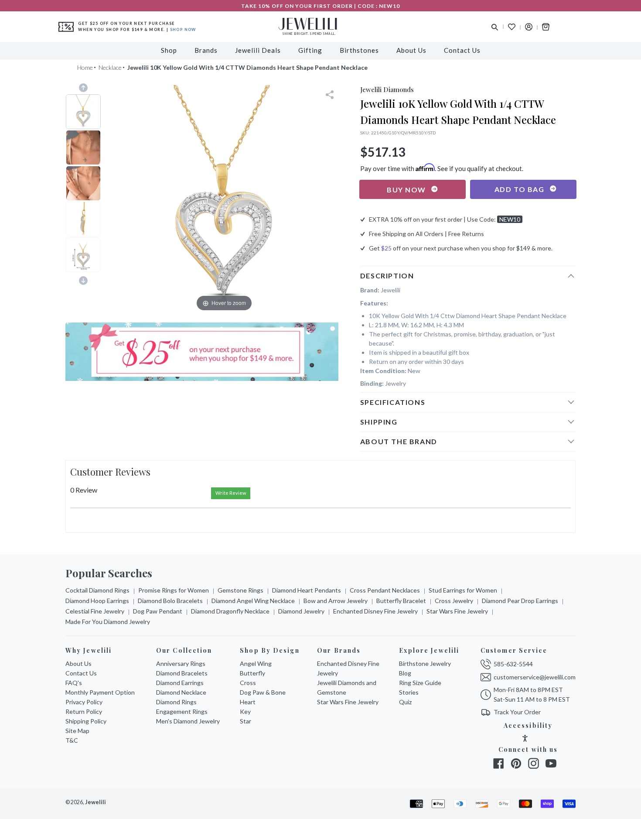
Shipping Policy (85, 721)
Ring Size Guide (420, 682)
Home (85, 67)
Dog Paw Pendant (157, 611)
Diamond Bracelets (182, 673)
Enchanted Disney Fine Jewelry (375, 611)
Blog (405, 673)
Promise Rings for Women (173, 590)
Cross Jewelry (454, 600)
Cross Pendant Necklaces (385, 590)
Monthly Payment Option (100, 692)
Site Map (77, 730)
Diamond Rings (176, 702)
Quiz (405, 702)
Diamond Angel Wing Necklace (253, 600)
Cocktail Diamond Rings (97, 590)
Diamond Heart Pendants (306, 590)
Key (245, 711)
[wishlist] (511, 27)
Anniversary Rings (180, 663)
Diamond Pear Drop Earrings (520, 600)
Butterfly (252, 673)
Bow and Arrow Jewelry (335, 600)
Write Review (230, 493)
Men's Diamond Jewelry (188, 721)
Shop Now (183, 29)
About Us (78, 663)
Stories (409, 692)
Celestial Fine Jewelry (94, 611)
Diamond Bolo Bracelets (170, 600)
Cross (248, 682)
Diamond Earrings (180, 682)
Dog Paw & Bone (263, 692)
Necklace (110, 67)
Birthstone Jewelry (425, 663)
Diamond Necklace (181, 692)
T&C (71, 740)
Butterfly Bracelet (401, 600)
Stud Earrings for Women (463, 590)
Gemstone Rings (240, 590)
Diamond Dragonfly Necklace (230, 611)
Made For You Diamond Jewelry (107, 621)
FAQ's (73, 682)
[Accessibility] (525, 739)
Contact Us (81, 673)
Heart (248, 702)
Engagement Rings (182, 711)
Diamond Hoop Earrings (97, 600)
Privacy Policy (83, 702)
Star (245, 721)
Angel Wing (256, 663)
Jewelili (95, 802)
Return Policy (83, 711)
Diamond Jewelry (301, 611)
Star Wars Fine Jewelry (457, 611)
